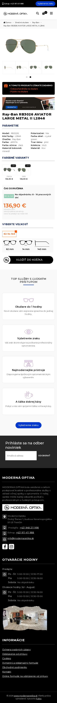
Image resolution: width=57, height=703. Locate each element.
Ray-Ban (35, 22)
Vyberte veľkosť (15, 224)
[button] (27, 77)
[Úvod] (15, 13)
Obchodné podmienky (14, 667)
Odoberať (44, 455)
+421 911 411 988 (25, 532)
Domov (8, 22)
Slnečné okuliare (22, 22)
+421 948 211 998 (29, 527)
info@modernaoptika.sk (21, 538)
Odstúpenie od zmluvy (14, 654)
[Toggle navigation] (51, 13)
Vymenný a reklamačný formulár (20, 663)
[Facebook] (5, 546)
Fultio (38, 698)
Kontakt (6, 671)
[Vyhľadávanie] (37, 13)
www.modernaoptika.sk (26, 695)
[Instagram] (11, 546)
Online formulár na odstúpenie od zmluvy (25, 676)
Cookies (6, 658)
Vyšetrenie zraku (46, 3)
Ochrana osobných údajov (16, 649)
